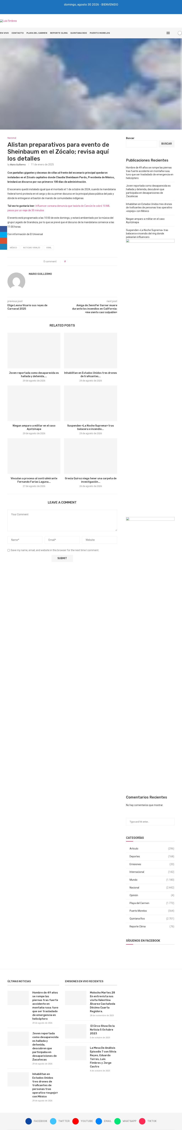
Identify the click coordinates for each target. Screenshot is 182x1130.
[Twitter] (84, 9)
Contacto (18, 33)
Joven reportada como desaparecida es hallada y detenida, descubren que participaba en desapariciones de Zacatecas (45, 1046)
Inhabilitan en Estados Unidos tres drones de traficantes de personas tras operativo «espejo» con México (149, 207)
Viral (49, 247)
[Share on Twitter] (75, 261)
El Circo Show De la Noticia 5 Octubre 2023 (102, 1029)
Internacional (152, 871)
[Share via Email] (81, 261)
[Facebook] (79, 9)
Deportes (152, 856)
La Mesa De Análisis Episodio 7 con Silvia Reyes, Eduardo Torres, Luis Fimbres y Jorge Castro (103, 1057)
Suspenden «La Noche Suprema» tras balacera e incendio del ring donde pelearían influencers (147, 233)
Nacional (152, 887)
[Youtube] (89, 9)
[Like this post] (67, 261)
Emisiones (152, 864)
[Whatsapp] (98, 9)
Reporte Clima (59, 33)
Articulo (152, 848)
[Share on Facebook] (71, 261)
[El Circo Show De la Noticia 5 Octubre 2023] (75, 1031)
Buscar (130, 138)
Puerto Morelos (100, 33)
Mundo (152, 879)
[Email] (93, 9)
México (13, 247)
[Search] (173, 33)
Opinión (152, 895)
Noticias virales (31, 247)
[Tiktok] (103, 9)
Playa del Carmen (36, 33)
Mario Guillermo (18, 164)
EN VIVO (4, 33)
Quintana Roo (78, 33)
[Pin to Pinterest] (78, 261)
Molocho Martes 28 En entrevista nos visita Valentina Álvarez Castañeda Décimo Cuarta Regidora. (102, 1002)
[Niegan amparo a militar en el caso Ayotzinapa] (33, 403)
